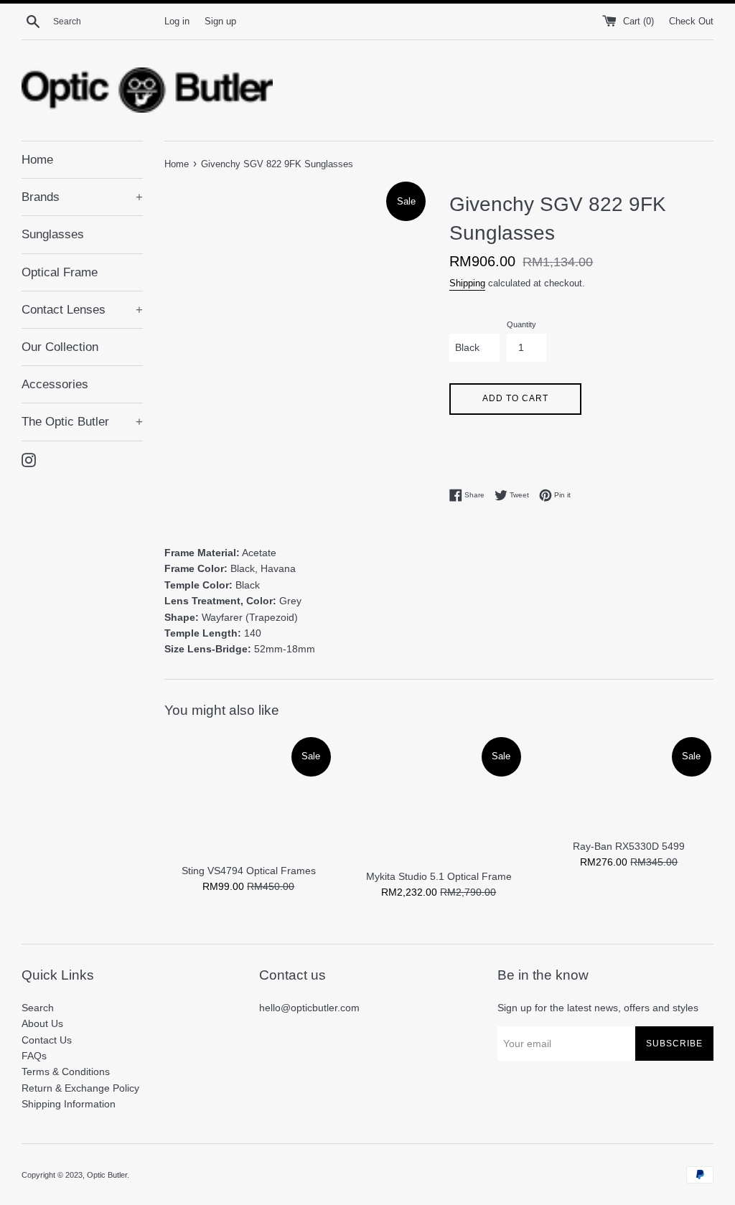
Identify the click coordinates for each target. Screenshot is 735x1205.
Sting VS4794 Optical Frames (249, 870)
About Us (42, 1023)
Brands (82, 197)
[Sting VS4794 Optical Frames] (248, 795)
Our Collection (60, 347)
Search (38, 1007)
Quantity (521, 324)
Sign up (220, 22)
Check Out (691, 22)
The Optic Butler (82, 421)
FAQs (34, 1055)
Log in (176, 22)
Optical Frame (60, 272)
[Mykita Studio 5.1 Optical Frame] (439, 798)
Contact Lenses (82, 310)
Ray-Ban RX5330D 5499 (629, 846)
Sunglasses (53, 234)
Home (37, 160)
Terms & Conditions (66, 1071)
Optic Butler (107, 1175)
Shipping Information (69, 1104)
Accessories (55, 384)
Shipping (467, 283)
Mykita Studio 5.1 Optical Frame (439, 876)
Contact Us (47, 1040)
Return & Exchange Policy (80, 1088)
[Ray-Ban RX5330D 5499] (629, 783)
